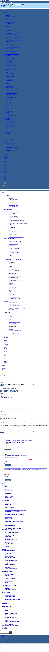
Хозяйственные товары (7, 571)
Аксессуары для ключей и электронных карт (17, 230)
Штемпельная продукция (13, 205)
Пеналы (10, 319)
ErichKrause (6, 341)
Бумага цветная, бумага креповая (15, 249)
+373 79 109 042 (9, 2)
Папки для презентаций (13, 216)
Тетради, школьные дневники (14, 322)
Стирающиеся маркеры (13, 273)
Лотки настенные (8, 526)
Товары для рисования (13, 323)
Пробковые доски (12, 294)
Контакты (4, 368)
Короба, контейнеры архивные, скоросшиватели (18, 223)
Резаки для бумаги (12, 309)
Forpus (5, 361)
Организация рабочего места (8, 519)
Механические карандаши (13, 277)
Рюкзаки (10, 320)
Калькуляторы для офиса (13, 199)
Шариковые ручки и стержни (14, 326)
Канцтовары (6, 195)
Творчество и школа (8, 315)
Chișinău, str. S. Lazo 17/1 (5, 642)
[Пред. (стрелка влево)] (0, 651)
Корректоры (11, 329)
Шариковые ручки (12, 262)
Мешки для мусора (12, 287)
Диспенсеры (11, 283)
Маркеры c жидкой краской (14, 270)
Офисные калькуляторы (9, 602)
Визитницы (11, 224)
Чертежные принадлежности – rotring (11, 334)
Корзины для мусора (12, 231)
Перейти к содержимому (4, 0)
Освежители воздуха (13, 288)
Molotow (4, 549)
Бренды (3, 637)
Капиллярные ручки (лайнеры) (7, 397)
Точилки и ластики (8, 497)
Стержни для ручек (12, 263)
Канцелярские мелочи (13, 206)
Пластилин (11, 316)
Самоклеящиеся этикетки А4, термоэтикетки (17, 242)
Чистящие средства (12, 284)
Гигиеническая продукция (14, 281)
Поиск (1, 630)
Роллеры (10, 266)
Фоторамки (6, 337)
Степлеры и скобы (12, 196)
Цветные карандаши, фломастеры (12, 609)
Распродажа (6, 336)
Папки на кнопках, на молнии (14, 217)
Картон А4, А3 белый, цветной (14, 248)
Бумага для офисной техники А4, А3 (12, 538)
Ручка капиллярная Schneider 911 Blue (12, 457)
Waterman (6, 344)
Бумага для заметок (9, 531)
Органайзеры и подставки (13, 234)
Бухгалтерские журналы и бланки (15, 241)
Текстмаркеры (8, 567)
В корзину (1, 385)
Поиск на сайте (10, 4)
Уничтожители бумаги (13, 302)
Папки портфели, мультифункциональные (16, 220)
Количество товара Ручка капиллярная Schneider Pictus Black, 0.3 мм (12, 384)
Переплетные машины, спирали (11, 597)
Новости (3, 366)
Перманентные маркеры (10, 564)
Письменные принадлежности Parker (13, 259)
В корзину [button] (8, 449)
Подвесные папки (12, 227)
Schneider (6, 340)
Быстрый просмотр (26, 438)
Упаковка (10, 291)
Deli (4, 358)
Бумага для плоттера (13, 251)
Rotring (5, 348)
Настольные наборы (9, 524)
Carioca (5, 351)
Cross (5, 355)
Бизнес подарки (7, 313)
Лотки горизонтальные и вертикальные (16, 237)
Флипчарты (11, 295)
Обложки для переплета (10, 595)
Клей (9, 203)
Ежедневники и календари (14, 252)
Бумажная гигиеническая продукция (16, 280)
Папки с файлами (8, 512)
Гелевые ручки (8, 553)
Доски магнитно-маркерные (14, 297)
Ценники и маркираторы (13, 244)
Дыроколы (11, 198)
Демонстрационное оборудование (9, 585)
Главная (3, 192)
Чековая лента (11, 245)
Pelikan (5, 347)
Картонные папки (12, 213)
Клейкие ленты (11, 202)
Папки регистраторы (12, 210)
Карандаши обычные (12, 269)
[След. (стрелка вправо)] (1, 651)
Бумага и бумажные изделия (9, 238)
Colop (5, 354)
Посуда (10, 290)
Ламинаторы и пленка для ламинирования (17, 308)
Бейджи (6, 486)
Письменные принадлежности (8, 550)
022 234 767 (2, 2)
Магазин (3, 636)
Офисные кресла (7, 312)
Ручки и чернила (12, 327)
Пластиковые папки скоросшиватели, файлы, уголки (15, 510)
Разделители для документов (14, 212)
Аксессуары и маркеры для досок (15, 298)
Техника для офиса (7, 301)
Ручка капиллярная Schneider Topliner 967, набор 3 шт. (15, 442)
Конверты (10, 255)
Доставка (4, 365)
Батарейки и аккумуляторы (14, 305)
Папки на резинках (8, 517)
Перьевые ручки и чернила (10, 557)
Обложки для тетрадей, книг (14, 333)
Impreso (5, 362)
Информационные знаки (13, 256)
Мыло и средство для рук (10, 578)
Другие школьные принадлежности (15, 330)
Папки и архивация (8, 209)
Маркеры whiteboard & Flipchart (15, 276)
